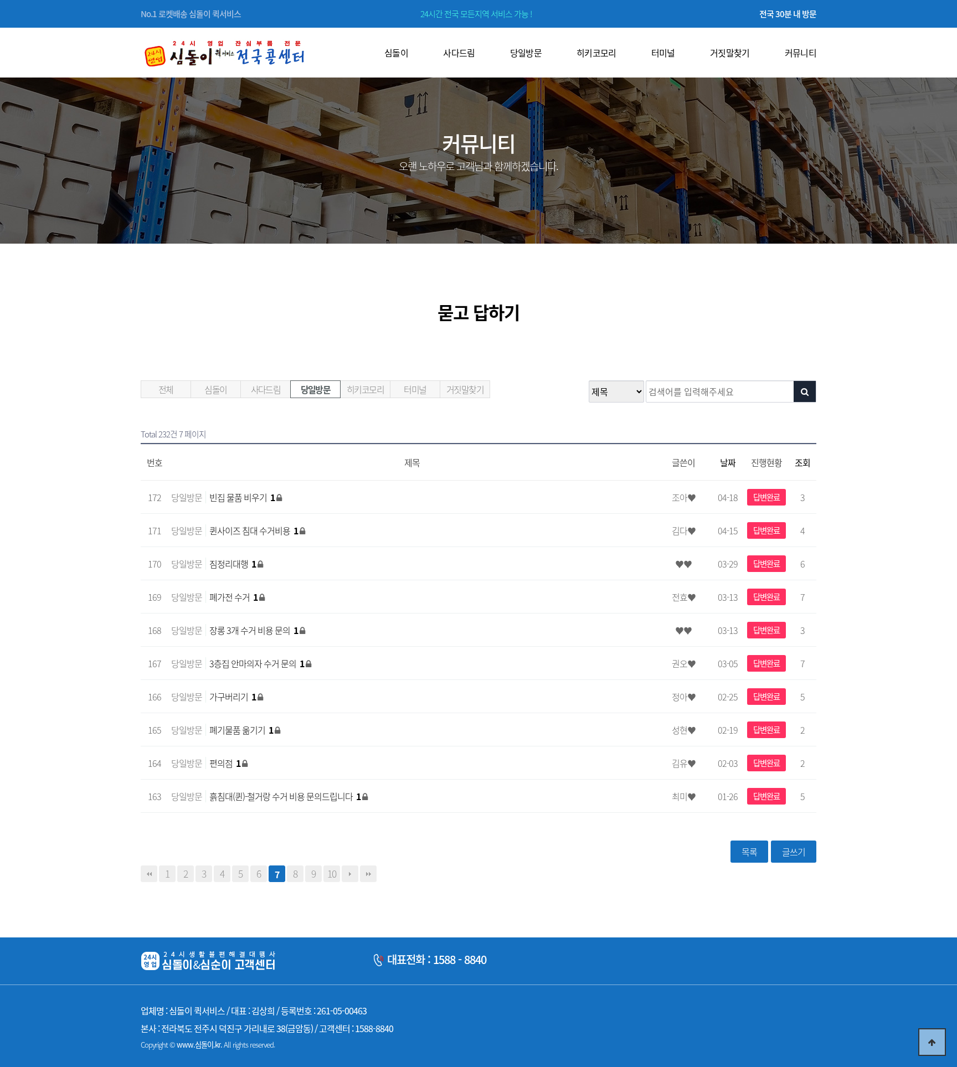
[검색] (805, 391)
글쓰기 (793, 851)
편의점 (224, 763)
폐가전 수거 (233, 597)
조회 (802, 462)
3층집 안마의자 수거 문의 (256, 663)
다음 (350, 873)
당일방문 (316, 389)
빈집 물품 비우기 (242, 497)
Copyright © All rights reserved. (208, 1044)
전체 (165, 389)
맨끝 (368, 873)
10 (331, 874)
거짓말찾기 (464, 389)
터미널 (415, 389)
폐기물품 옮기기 (241, 729)
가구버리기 (232, 696)
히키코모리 (365, 389)
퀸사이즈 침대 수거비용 (253, 530)
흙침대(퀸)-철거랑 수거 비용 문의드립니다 (285, 796)
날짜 (727, 462)
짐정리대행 (232, 563)
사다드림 (266, 389)
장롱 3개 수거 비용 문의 (253, 630)
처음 (149, 873)
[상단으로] (932, 1042)
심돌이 (215, 389)
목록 (749, 851)
